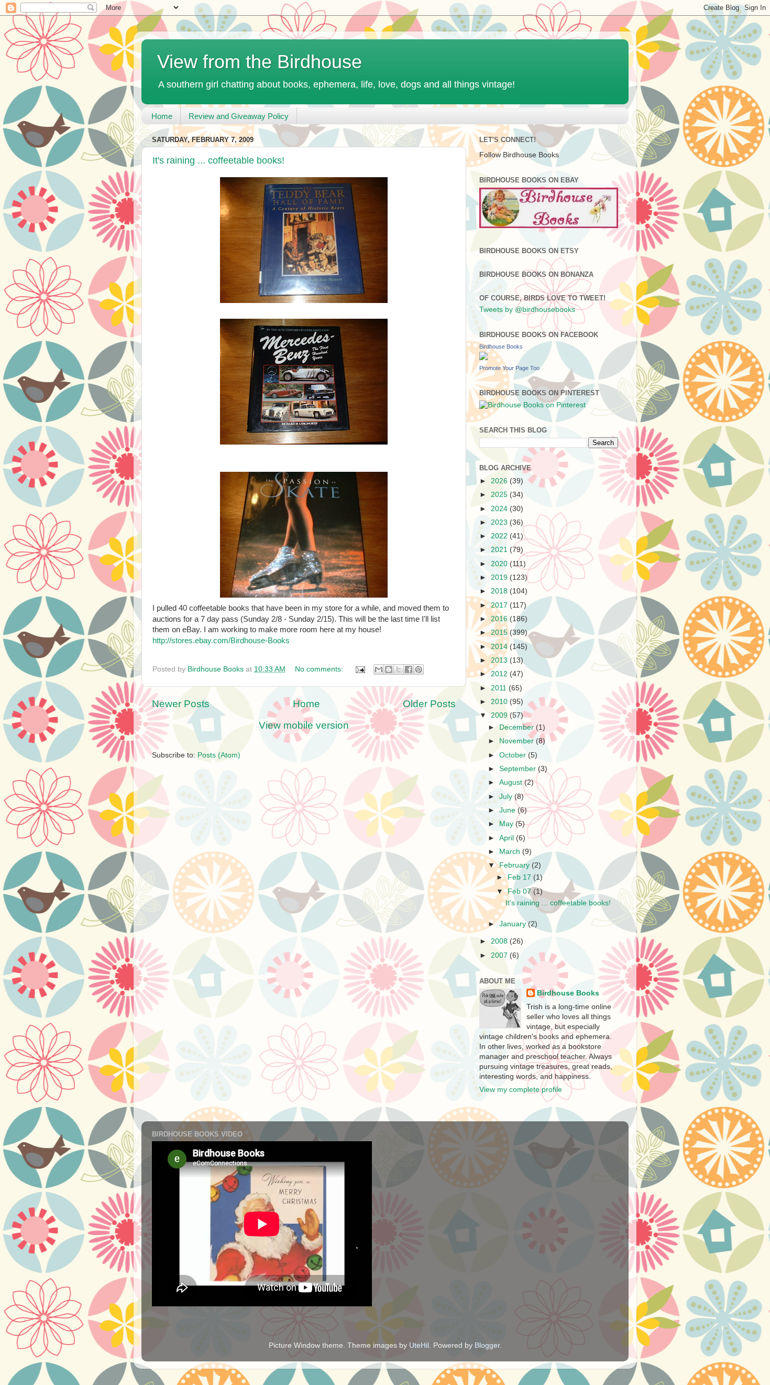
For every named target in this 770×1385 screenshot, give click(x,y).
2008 (500, 941)
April (507, 838)
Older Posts (429, 703)
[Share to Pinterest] (418, 669)
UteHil (419, 1345)
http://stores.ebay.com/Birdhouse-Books (221, 640)
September (518, 769)
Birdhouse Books (501, 346)
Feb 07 (520, 891)
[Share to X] (398, 669)
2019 (500, 577)
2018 (500, 591)
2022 (500, 536)
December (517, 727)
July (506, 796)
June (508, 810)
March (510, 852)
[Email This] (378, 669)
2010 (500, 702)
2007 (500, 955)
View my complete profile (520, 1090)
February (515, 865)
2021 (500, 550)
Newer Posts (181, 703)
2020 (500, 564)
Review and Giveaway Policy (239, 116)
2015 (500, 632)
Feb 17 (520, 877)
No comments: (320, 669)
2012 (500, 674)
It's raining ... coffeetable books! (218, 160)
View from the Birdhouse (259, 61)
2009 (500, 715)
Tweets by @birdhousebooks (527, 309)
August (511, 782)
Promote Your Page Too (509, 368)
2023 (500, 522)
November (517, 741)
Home (161, 116)
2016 (500, 619)
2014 (500, 647)
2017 (500, 605)
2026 (500, 481)
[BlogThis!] (388, 669)
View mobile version (304, 725)
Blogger (487, 1345)
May (507, 824)
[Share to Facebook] (408, 669)
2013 (500, 660)
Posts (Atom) (218, 755)
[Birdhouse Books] (483, 358)
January (513, 924)
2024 (500, 509)
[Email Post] (359, 669)
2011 (500, 688)
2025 (500, 495)
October (513, 755)
